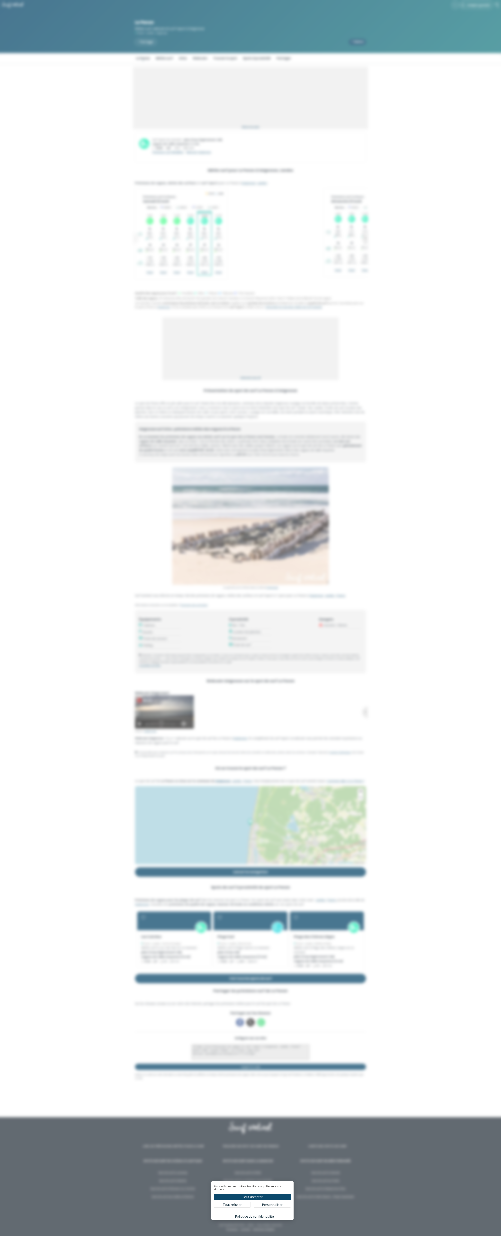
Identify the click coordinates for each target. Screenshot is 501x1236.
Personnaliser (272, 1205)
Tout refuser (232, 1205)
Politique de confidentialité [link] (254, 1216)
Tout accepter (252, 1197)
